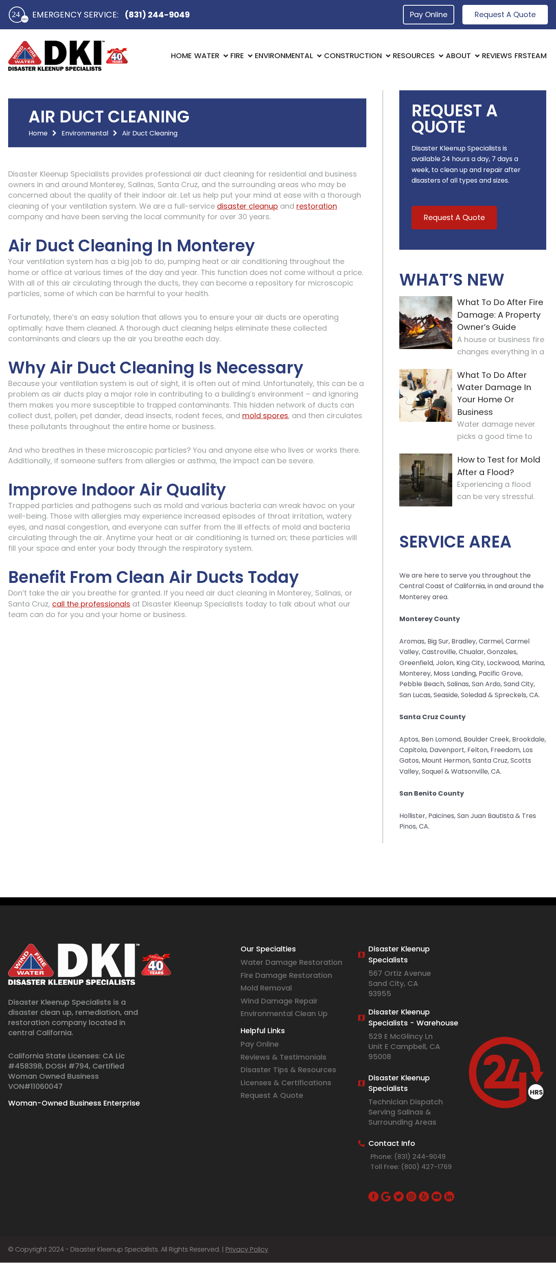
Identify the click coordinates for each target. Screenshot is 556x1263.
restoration (316, 206)
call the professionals (91, 604)
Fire (237, 55)
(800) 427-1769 (426, 1166)
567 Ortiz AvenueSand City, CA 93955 (399, 983)
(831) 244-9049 (157, 14)
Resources (414, 55)
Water (206, 55)
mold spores (265, 415)
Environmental (284, 55)
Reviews (497, 55)
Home (181, 55)
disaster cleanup (247, 206)
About (458, 55)
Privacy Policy (246, 1249)
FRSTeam (530, 55)
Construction (353, 55)
